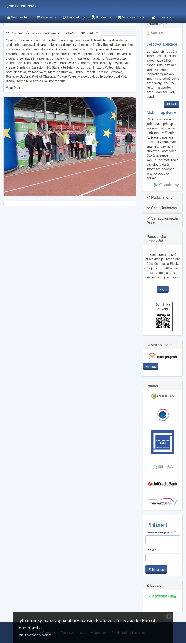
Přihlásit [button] (171, 104)
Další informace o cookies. (35, 635)
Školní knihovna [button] (163, 207)
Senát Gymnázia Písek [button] (162, 220)
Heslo (150, 549)
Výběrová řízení (133, 17)
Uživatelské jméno (160, 532)
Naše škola (19, 17)
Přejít (163, 289)
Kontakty (162, 17)
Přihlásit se (156, 569)
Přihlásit (151, 366)
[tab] (162, 197)
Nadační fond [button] (161, 197)
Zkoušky (47, 17)
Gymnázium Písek (20, 6)
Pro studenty (75, 17)
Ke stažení (103, 17)
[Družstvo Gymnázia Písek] (70, 146)
